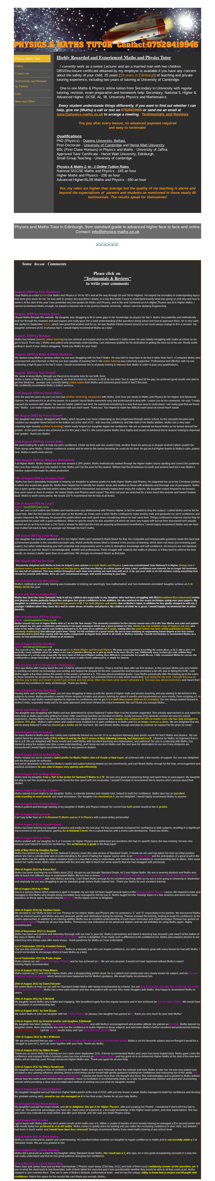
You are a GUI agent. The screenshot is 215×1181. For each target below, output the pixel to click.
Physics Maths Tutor (31, 4)
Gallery (57, 4)
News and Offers (176, 4)
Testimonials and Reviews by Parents (118, 4)
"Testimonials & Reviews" (107, 278)
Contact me (78, 4)
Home (195, 218)
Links (154, 4)
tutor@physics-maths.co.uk (80, 114)
